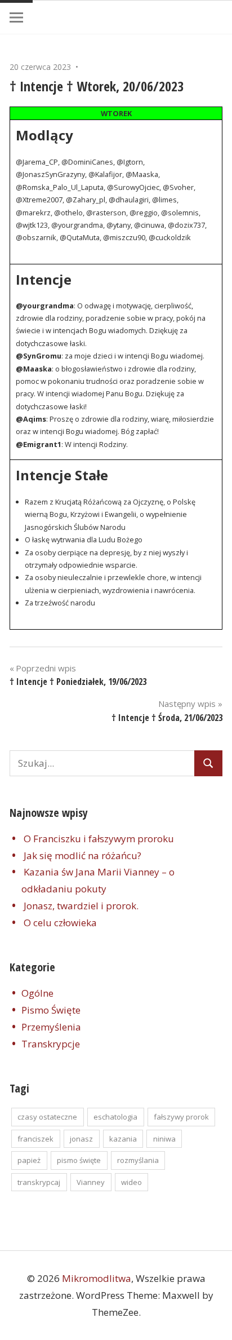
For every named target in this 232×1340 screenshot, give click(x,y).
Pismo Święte (51, 1009)
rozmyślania (138, 1160)
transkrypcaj (38, 1182)
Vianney (91, 1182)
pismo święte (79, 1160)
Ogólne (37, 993)
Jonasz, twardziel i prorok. (81, 905)
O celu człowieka (60, 922)
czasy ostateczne (47, 1117)
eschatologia (115, 1117)
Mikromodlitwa (96, 1278)
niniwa (164, 1139)
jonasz (81, 1139)
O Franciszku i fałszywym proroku (99, 838)
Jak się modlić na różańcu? (82, 855)
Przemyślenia (51, 1026)
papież (29, 1160)
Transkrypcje (50, 1043)
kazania (123, 1139)
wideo (131, 1182)
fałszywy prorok (181, 1117)
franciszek (35, 1139)
